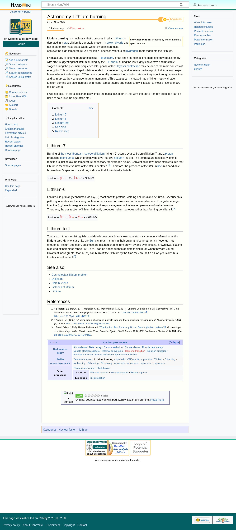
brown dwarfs (115, 42)
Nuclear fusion (67, 429)
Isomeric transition (135, 350)
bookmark (176, 19)
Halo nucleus (60, 283)
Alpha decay (80, 347)
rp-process (159, 363)
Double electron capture (86, 350)
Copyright (69, 525)
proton (169, 153)
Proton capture (139, 372)
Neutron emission (157, 350)
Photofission (103, 368)
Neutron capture (119, 372)
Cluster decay (132, 347)
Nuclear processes (114, 342)
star (66, 42)
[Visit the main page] (21, 26)
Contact (82, 525)
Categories (49, 429)
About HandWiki (33, 525)
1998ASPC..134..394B (76, 334)
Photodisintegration (84, 368)
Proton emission (104, 354)
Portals (20, 43)
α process (146, 359)
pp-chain (120, 359)
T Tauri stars (105, 57)
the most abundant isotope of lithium (82, 153)
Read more (157, 399)
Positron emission (83, 354)
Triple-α (158, 359)
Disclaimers (52, 525)
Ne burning (79, 363)
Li (62, 178)
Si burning (106, 363)
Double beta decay (152, 347)
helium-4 (119, 157)
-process (119, 363)
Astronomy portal (20, 11)
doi (124, 312)
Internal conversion (112, 350)
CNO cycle (133, 359)
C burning (170, 359)
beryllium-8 (67, 157)
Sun (91, 240)
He (76, 178)
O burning (93, 363)
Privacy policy (11, 525)
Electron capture (99, 372)
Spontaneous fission (126, 354)
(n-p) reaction (97, 377)
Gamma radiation (113, 347)
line (159, 166)
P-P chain (112, 62)
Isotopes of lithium (63, 287)
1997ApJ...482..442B (75, 316)
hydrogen (132, 50)
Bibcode (58, 316)
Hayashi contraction (128, 66)
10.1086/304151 (136, 312)
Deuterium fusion (82, 359)
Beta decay (95, 347)
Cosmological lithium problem (70, 274)
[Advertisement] (20, 261)
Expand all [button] (11, 190)
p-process (145, 363)
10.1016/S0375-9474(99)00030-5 (88, 323)
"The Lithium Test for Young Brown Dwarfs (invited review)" (131, 327)
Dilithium (57, 278)
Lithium (56, 291)
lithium (119, 38)
